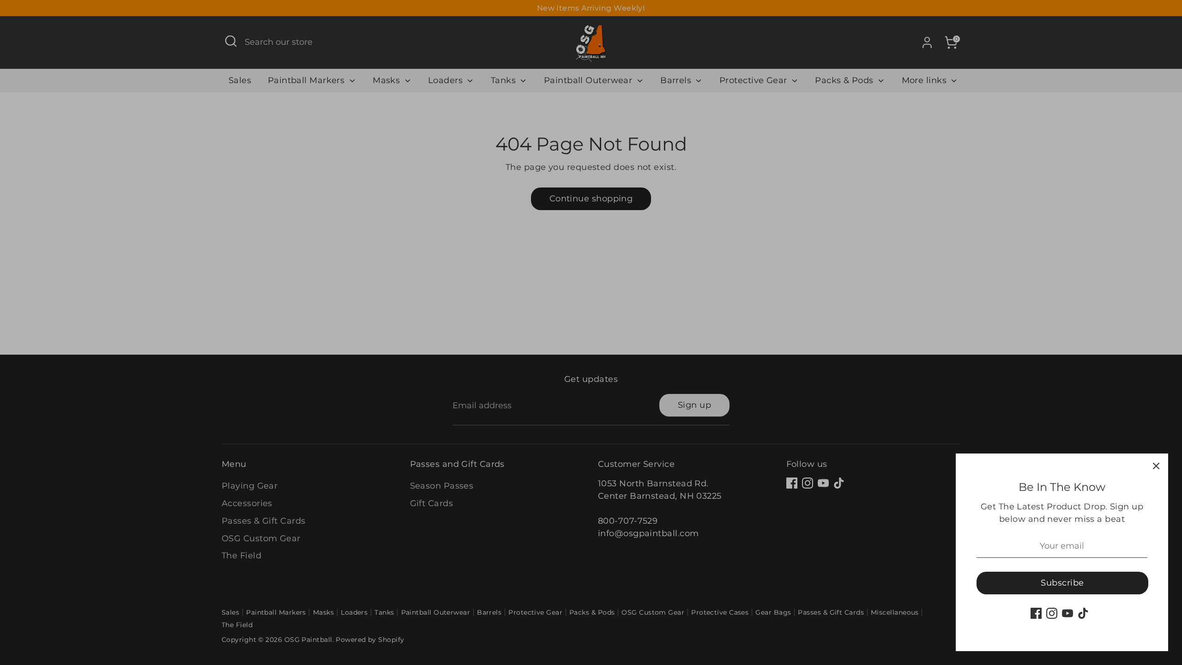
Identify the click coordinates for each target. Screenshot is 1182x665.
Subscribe (1062, 583)
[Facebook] (1036, 613)
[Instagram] (1051, 613)
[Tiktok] (1083, 613)
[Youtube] (1067, 613)
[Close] (1156, 465)
